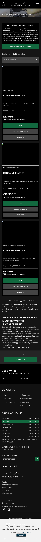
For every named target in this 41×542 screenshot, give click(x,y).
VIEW (20, 126)
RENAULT (24, 379)
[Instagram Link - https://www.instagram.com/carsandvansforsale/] (9, 509)
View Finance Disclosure (20, 46)
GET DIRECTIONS (9, 455)
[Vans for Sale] (20, 4)
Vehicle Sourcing (10, 402)
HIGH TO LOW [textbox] (10, 60)
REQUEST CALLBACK (20, 131)
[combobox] (20, 60)
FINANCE (20, 137)
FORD (4, 379)
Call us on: (16, 347)
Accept (21, 535)
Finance (6, 406)
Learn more (25, 532)
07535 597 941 (20, 340)
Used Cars (26, 395)
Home (6, 395)
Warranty (25, 402)
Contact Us (26, 406)
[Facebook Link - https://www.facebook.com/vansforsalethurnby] (4, 509)
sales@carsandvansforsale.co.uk (15, 506)
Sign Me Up (20, 359)
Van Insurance (27, 399)
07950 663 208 (7, 340)
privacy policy (28, 518)
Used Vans (7, 399)
